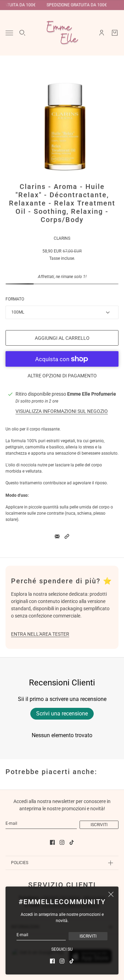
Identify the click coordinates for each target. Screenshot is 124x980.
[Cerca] (22, 33)
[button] (67, 536)
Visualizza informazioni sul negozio (62, 411)
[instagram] (62, 961)
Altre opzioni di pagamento (62, 375)
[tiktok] (71, 961)
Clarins (62, 238)
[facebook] (52, 961)
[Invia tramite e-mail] (57, 536)
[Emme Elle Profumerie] (62, 33)
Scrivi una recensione (62, 713)
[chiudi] (110, 894)
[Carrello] (114, 33)
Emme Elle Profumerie (91, 394)
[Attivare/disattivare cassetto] (9, 33)
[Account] (101, 33)
